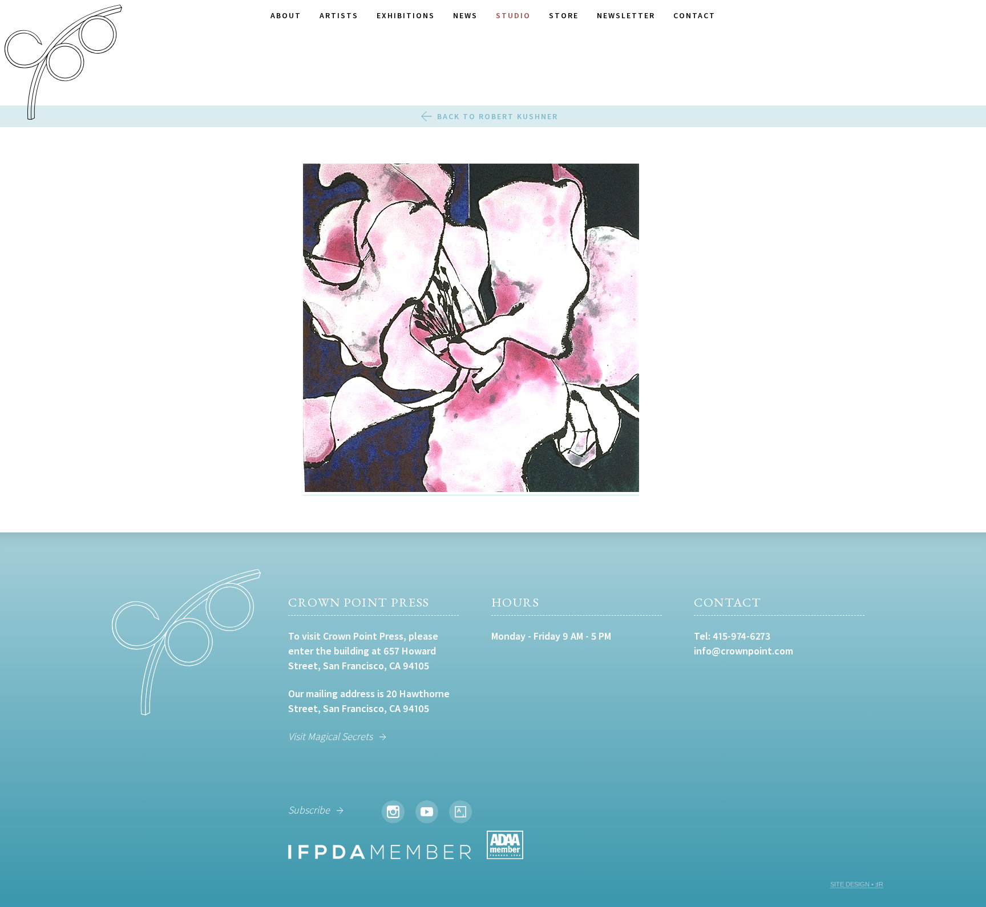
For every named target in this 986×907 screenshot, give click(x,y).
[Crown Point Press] (63, 64)
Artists (339, 15)
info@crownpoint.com (743, 650)
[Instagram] (393, 811)
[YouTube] (426, 811)
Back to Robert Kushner (497, 116)
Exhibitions (406, 15)
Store (564, 15)
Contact (694, 15)
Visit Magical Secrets (330, 736)
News (465, 15)
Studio (513, 15)
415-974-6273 (741, 635)
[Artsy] (460, 811)
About (285, 15)
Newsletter (626, 15)
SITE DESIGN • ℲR (856, 884)
